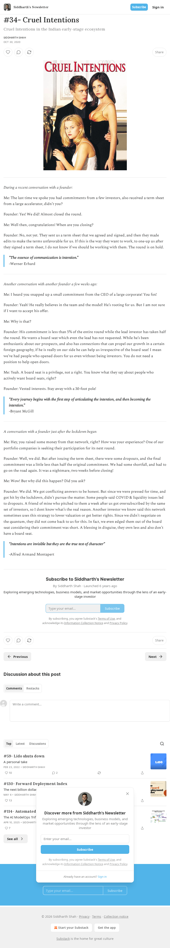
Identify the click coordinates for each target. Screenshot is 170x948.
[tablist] (23, 688)
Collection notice (116, 916)
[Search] (162, 743)
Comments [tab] (14, 688)
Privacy (84, 916)
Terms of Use (106, 860)
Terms (96, 916)
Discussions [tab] (37, 744)
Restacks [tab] (32, 688)
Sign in (158, 7)
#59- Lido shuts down (24, 756)
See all (12, 839)
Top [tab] (8, 744)
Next (153, 656)
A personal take (15, 762)
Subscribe (139, 7)
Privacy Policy (118, 864)
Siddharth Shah (15, 37)
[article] (85, 764)
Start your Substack (73, 927)
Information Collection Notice (83, 864)
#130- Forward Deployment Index (35, 783)
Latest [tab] (20, 744)
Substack (63, 939)
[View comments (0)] (18, 52)
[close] (127, 793)
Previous (20, 656)
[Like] (8, 52)
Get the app (107, 927)
